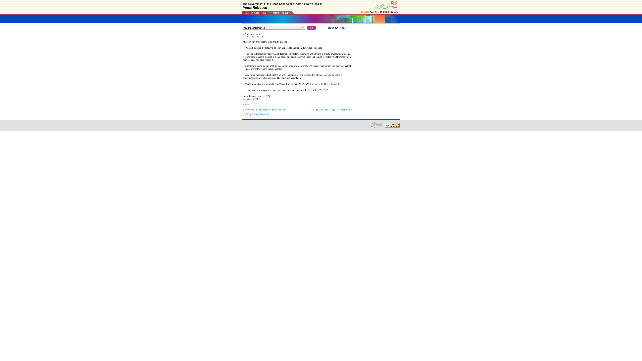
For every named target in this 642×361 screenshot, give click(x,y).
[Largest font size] (387, 12)
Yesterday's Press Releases (272, 109)
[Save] (340, 28)
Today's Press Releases (257, 114)
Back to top (346, 109)
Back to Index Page (325, 109)
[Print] (343, 28)
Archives (249, 109)
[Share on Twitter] (333, 28)
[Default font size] (381, 12)
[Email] (336, 28)
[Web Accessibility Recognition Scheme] (377, 125)
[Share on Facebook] (329, 28)
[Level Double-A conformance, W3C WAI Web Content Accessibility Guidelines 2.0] (392, 125)
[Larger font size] (384, 12)
